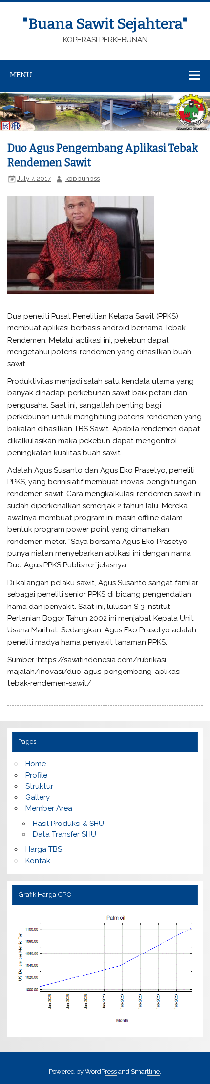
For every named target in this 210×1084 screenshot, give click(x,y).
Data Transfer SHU (64, 834)
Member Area (48, 808)
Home (35, 763)
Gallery (37, 797)
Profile (36, 775)
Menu (21, 74)
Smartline (145, 1071)
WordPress (101, 1071)
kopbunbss (82, 178)
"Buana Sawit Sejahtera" (105, 24)
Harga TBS (43, 849)
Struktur (39, 786)
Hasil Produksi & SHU (68, 823)
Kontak (37, 860)
